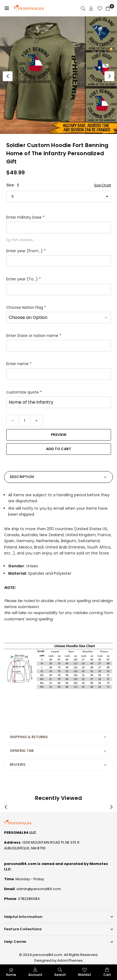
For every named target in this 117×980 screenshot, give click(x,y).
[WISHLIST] (99, 8)
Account (35, 974)
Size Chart (102, 185)
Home (11, 974)
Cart (107, 974)
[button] (7, 8)
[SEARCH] (83, 8)
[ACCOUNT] (91, 8)
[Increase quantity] (36, 420)
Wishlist (84, 974)
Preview (58, 434)
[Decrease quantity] (13, 420)
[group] (58, 75)
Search (60, 974)
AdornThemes (70, 960)
